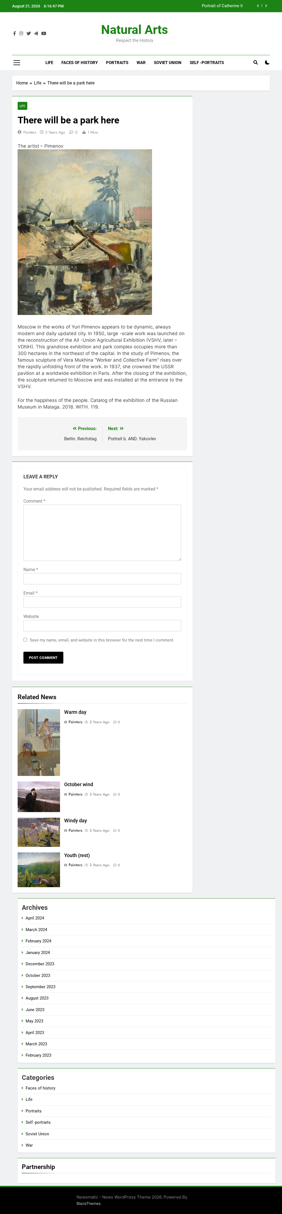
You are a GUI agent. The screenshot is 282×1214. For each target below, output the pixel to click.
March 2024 (36, 929)
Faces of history (79, 62)
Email (30, 593)
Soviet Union (167, 62)
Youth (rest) (77, 855)
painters (29, 132)
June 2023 (35, 1009)
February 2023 (38, 1055)
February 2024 (38, 941)
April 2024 (35, 918)
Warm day (75, 712)
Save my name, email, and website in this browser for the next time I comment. (102, 640)
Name (30, 569)
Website (31, 616)
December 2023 (40, 963)
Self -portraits (207, 62)
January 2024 (38, 952)
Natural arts (134, 29)
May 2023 (34, 1021)
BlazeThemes (89, 1203)
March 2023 (36, 1043)
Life (49, 62)
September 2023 (40, 986)
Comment (34, 501)
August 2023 (37, 998)
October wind (78, 784)
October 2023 (38, 975)
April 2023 (35, 1032)
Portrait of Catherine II (222, 6)
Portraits (117, 62)
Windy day (75, 820)
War (141, 62)
